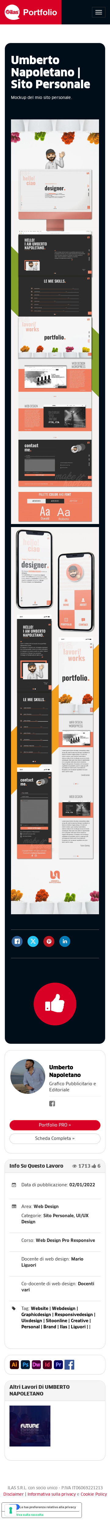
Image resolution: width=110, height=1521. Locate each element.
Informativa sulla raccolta (24, 1514)
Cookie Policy (94, 1495)
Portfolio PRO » (55, 1125)
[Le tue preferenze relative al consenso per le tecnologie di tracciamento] (10, 1510)
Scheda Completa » (55, 1139)
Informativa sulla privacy (52, 1495)
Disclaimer (13, 1495)
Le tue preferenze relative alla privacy (48, 1507)
